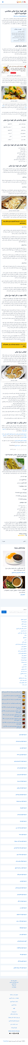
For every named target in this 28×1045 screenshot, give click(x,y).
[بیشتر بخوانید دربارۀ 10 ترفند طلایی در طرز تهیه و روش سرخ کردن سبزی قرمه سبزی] (14, 558)
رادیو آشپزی (14, 984)
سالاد (25, 635)
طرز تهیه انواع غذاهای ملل (10, 434)
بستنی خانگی (24, 624)
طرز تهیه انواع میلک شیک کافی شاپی (20, 848)
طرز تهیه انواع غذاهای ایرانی (22, 894)
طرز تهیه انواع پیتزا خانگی (22, 961)
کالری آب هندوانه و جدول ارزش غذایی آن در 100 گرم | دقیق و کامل (12, 719)
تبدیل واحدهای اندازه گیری (14, 1021)
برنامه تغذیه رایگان (14, 1014)
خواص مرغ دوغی (21, 39)
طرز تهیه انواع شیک (23, 821)
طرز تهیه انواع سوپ (23, 748)
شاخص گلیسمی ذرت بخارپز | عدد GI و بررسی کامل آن (12, 696)
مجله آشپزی (14, 1005)
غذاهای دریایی (24, 649)
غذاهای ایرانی (18, 572)
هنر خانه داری (24, 671)
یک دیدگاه (23, 572)
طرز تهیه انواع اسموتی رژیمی (22, 774)
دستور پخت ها (14, 980)
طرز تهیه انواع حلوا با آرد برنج (22, 854)
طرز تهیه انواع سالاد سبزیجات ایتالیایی (20, 968)
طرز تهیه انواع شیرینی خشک (22, 754)
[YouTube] (10, 1033)
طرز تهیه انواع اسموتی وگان (22, 874)
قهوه (14, 1008)
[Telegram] (12, 1033)
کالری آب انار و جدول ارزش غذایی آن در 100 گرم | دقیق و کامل (11, 723)
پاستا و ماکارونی (23, 673)
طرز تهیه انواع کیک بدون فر (22, 781)
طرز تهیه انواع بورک (23, 808)
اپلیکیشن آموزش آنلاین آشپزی (21, 440)
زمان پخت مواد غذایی (22, 633)
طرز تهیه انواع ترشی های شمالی (21, 741)
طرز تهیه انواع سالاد (23, 954)
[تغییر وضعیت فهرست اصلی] (2, 2)
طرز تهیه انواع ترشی (23, 881)
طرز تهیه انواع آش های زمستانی (21, 861)
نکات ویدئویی (24, 669)
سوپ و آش (24, 642)
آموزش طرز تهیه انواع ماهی (22, 941)
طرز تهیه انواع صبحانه (23, 834)
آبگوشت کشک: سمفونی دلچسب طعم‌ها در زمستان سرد (14, 591)
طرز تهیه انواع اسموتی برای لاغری (21, 888)
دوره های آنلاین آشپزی (14, 982)
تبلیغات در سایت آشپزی (14, 998)
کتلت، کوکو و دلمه (23, 682)
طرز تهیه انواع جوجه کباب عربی (21, 828)
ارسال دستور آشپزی (14, 1001)
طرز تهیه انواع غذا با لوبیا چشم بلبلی (20, 761)
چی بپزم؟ (14, 985)
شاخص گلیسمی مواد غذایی (21, 644)
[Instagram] (14, 1033)
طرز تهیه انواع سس (23, 908)
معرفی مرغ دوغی (21, 31)
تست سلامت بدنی (14, 1024)
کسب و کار (24, 685)
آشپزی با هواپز (24, 619)
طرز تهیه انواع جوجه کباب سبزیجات (20, 841)
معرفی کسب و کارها (14, 995)
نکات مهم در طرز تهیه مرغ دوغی (18, 37)
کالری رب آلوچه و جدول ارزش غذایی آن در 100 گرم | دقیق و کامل (11, 711)
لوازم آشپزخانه (24, 660)
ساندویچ (25, 637)
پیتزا (26, 676)
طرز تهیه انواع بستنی (23, 934)
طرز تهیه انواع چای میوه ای (22, 814)
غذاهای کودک (24, 658)
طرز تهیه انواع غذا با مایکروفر (22, 914)
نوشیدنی (25, 664)
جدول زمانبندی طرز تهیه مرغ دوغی (18, 33)
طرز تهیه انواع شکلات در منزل (22, 921)
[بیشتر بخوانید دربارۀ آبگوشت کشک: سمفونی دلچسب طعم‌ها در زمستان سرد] (14, 582)
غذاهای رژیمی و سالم (22, 651)
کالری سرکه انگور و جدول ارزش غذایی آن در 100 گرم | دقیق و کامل (12, 715)
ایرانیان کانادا (24, 622)
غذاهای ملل (24, 655)
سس (25, 640)
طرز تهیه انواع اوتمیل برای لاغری (21, 794)
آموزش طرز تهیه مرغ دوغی (19, 36)
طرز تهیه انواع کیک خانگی (22, 901)
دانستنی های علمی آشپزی (21, 628)
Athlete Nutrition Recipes (14, 1031)
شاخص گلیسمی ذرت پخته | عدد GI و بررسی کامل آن (11, 700)
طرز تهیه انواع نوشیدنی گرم (22, 768)
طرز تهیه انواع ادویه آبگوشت (22, 948)
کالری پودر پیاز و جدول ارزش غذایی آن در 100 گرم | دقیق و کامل (11, 707)
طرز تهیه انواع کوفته (23, 928)
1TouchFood (5, 1041)
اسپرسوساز (14, 1012)
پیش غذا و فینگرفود (23, 678)
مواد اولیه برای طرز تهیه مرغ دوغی (18, 34)
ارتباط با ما (14, 987)
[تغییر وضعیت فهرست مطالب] (23, 29)
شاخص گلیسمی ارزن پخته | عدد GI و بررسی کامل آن (11, 692)
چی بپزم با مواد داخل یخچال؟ (14, 1017)
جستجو (25, 609)
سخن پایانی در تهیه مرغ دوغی (18, 40)
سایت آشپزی (17, 445)
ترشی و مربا (24, 626)
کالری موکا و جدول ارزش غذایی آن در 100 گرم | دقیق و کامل (12, 727)
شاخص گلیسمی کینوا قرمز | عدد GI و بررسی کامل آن (11, 704)
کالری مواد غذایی (23, 680)
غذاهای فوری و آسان (22, 653)
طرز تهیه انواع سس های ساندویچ (21, 868)
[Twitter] (16, 1033)
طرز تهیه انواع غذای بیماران (21, 434)
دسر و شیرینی (24, 631)
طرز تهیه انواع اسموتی (23, 734)
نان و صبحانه (24, 662)
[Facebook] (18, 1033)
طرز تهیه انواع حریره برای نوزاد (21, 801)
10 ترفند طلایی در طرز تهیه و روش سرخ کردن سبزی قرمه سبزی (15, 569)
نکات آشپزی (14, 572)
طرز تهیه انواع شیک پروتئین (22, 788)
